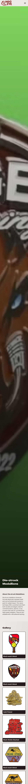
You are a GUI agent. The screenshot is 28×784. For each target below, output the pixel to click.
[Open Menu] (25, 3)
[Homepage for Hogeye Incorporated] (6, 3)
